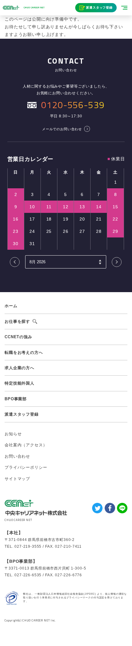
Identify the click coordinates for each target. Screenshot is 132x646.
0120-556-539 (72, 105)
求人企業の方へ (19, 368)
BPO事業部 (16, 399)
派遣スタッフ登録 (99, 7)
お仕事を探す (17, 321)
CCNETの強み (18, 337)
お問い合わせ (17, 456)
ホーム (11, 305)
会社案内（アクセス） (26, 445)
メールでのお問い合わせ (62, 129)
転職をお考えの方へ (24, 352)
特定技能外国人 (19, 383)
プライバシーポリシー (26, 467)
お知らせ (13, 434)
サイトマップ (17, 478)
